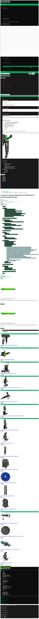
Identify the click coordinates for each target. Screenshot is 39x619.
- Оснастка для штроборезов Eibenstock (11, 234)
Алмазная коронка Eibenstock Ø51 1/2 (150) (7, 323)
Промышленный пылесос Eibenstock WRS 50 (8, 373)
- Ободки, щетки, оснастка (9, 216)
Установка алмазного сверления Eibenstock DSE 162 (9, 429)
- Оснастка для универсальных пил (10, 238)
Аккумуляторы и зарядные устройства (9, 91)
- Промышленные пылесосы (9, 228)
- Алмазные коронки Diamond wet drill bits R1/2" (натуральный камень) (18, 257)
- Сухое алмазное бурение (8, 242)
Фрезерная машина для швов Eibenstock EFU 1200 (9, 401)
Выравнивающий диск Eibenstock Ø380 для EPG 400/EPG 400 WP (11, 536)
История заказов (5, 592)
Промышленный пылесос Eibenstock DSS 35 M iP (9, 469)
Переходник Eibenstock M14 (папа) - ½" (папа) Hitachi (9, 549)
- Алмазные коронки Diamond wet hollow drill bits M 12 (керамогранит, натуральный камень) (22, 254)
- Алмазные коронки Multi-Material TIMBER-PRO (15, 255)
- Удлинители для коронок (11, 260)
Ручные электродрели (6, 83)
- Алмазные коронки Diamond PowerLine (13, 259)
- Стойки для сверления (8, 245)
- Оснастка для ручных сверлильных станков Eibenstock (14, 221)
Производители (5, 585)
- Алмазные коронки (8, 246)
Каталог (3, 176)
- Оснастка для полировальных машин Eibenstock (13, 225)
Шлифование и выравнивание (9, 105)
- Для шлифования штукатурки (9, 210)
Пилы (5, 165)
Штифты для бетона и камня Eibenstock (7, 495)
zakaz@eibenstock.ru (3, 614)
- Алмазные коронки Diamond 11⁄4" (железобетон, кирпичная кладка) (18, 251)
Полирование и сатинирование (9, 103)
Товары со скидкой (5, 588)
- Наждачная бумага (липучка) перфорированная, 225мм (14, 215)
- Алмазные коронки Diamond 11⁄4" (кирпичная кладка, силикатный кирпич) (19, 250)
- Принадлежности (7, 262)
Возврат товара (5, 581)
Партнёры (4, 587)
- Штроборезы (6, 233)
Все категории (4, 79)
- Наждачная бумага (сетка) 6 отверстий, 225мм (12, 214)
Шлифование (4, 81)
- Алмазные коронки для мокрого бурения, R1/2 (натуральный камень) (18, 248)
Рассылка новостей (5, 594)
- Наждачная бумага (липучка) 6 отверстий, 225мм (13, 212)
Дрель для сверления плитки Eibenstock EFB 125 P (9, 345)
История (3, 177)
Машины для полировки (6, 84)
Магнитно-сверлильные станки (7, 89)
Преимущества (6, 114)
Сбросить (2, 202)
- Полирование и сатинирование (10, 224)
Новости (3, 180)
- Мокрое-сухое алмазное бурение (10, 244)
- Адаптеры (6, 261)
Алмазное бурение (7, 101)
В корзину (2, 361)
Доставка (4, 178)
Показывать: (2, 277)
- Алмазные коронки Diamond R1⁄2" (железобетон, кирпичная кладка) (18, 252)
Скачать (5, 160)
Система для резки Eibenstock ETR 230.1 (7, 359)
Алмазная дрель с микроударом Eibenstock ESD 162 (9, 523)
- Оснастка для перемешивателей (10, 269)
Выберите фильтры (8, 202)
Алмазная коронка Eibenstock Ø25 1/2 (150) (7, 298)
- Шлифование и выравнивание (9, 209)
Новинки (4, 80)
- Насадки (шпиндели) (8, 268)
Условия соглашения (6, 575)
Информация (6, 108)
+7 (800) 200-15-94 (5, 19)
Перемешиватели (5, 90)
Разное (3, 92)
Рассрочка (6, 171)
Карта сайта (4, 582)
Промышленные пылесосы (7, 85)
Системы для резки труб (6, 86)
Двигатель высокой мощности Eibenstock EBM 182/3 (9, 456)
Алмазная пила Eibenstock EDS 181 (6, 562)
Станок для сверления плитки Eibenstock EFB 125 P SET (10, 387)
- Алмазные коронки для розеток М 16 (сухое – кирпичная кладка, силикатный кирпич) (21, 249)
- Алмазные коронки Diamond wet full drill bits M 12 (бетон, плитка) (18, 253)
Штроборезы (4, 87)
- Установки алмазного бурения (9, 241)
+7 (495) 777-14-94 (5, 18)
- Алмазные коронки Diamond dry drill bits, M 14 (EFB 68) (16, 256)
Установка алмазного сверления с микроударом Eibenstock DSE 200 (12, 415)
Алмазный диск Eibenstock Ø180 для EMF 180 (8, 482)
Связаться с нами (5, 580)
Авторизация (4, 8)
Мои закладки (4, 593)
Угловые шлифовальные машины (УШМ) (9, 82)
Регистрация (4, 7)
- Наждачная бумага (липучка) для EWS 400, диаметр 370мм (14, 213)
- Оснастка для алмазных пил (9, 237)
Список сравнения (7, 185)
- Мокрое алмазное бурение (9, 243)
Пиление (4, 88)
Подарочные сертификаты (7, 586)
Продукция (6, 100)
